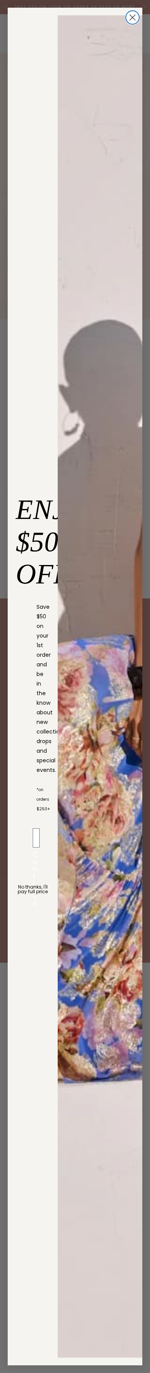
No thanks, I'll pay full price (33, 889)
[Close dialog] (132, 17)
